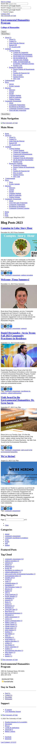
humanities (9, 585)
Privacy (7, 726)
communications (11, 583)
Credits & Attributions (12, 728)
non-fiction (9, 645)
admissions (9, 566)
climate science (11, 626)
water (8, 581)
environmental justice (13, 576)
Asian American (11, 594)
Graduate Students (15, 95)
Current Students (14, 50)
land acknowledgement (13, 613)
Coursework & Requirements (22, 54)
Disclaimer (8, 724)
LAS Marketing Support (13, 711)
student (7, 545)
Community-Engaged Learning (19, 108)
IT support (8, 709)
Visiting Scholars (14, 99)
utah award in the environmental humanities (16, 451)
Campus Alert (5, 14)
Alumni (11, 92)
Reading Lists (17, 65)
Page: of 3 (14, 520)
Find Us (7, 693)
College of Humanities (10, 27)
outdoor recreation (27, 275)
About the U (9, 729)
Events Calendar (14, 86)
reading (8, 648)
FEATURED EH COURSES (22, 56)
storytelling (9, 634)
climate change (11, 624)
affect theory (10, 652)
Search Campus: (6, 8)
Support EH (13, 45)
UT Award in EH (14, 47)
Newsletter (8, 697)
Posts (6, 215)
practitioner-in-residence (14, 570)
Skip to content (6, 2)
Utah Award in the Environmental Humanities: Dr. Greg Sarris (17, 400)
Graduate (8, 49)
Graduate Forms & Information (23, 158)
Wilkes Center (10, 622)
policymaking (10, 630)
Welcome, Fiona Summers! (15, 279)
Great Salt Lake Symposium (18, 203)
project (8, 604)
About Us (8, 37)
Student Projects (18, 77)
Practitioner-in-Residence (17, 106)
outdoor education (12, 641)
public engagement (12, 617)
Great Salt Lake (11, 609)
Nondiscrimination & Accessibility (16, 722)
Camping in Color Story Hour (16, 228)
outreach (24, 328)
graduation (9, 598)
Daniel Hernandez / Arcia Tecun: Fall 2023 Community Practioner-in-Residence (18, 335)
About (11, 103)
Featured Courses (18, 156)
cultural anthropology (15, 393)
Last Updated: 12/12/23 (8, 742)
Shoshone (9, 607)
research (9, 600)
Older (7, 525)
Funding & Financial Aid (21, 73)
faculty (7, 541)
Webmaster (8, 699)
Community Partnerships (17, 105)
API (7, 592)
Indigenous (9, 606)
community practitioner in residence (16, 538)
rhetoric (8, 656)
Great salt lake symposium (17, 110)
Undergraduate (10, 80)
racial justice (10, 639)
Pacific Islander (11, 596)
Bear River (9, 611)
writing (8, 643)
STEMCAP (10, 578)
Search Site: (5, 4)
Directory (8, 88)
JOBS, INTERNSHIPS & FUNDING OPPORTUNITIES (23, 63)
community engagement (12, 275)
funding (8, 632)
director (8, 589)
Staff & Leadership (15, 97)
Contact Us (12, 41)
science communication (13, 620)
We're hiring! (8, 456)
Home (7, 133)
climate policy (10, 628)
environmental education (14, 650)
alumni (7, 534)
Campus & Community (20, 52)
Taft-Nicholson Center (13, 587)
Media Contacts (10, 731)
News (7, 82)
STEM (8, 579)
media (8, 654)
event (6, 540)
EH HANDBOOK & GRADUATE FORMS (20, 59)
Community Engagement (13, 101)
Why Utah (16, 78)
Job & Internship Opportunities (23, 160)
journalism (9, 637)
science (8, 619)
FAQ (14, 71)
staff (6, 543)
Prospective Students (16, 67)
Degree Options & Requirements (23, 69)
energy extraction (11, 647)
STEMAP (9, 615)
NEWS (11, 84)
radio (7, 635)
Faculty (11, 93)
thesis (8, 602)
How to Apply (18, 75)
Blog (6, 214)
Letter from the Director (16, 43)
